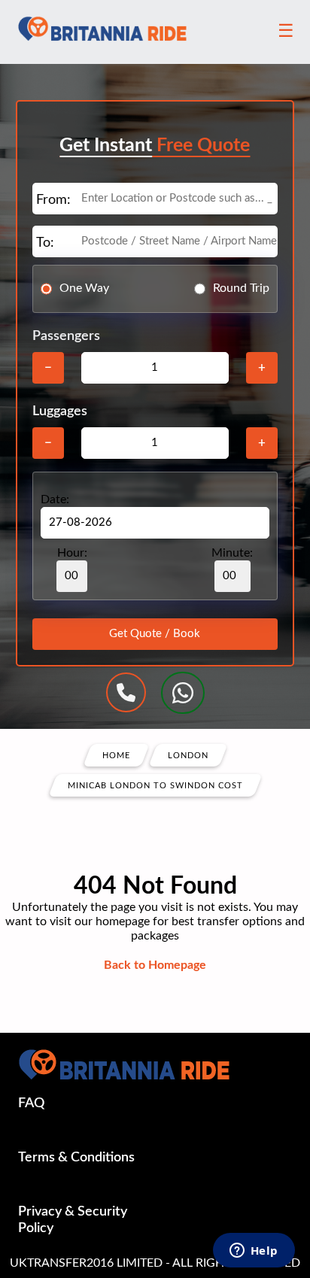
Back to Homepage (155, 965)
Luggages (59, 411)
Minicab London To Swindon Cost (155, 785)
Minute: (232, 553)
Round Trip (241, 288)
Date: (55, 499)
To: (45, 243)
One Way (84, 288)
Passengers (66, 336)
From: (53, 200)
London (188, 755)
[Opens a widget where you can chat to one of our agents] (253, 1251)
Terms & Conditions (76, 1157)
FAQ (31, 1103)
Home (116, 755)
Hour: (72, 553)
